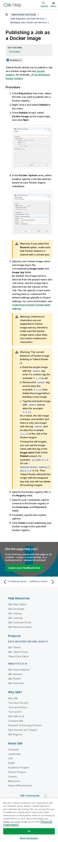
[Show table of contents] (6, 14)
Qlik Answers (15, 674)
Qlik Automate (16, 683)
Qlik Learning (15, 618)
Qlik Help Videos (17, 604)
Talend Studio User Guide (23, 14)
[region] (29, 820)
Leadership (14, 754)
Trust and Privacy (17, 707)
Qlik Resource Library (20, 627)
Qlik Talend (14, 647)
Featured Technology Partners (25, 725)
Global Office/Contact (20, 785)
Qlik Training (15, 613)
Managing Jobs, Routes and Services (28, 22)
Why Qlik (13, 698)
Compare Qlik (15, 720)
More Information (29, 838)
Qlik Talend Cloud (18, 652)
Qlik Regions (15, 734)
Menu (53, 6)
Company (13, 749)
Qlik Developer (16, 609)
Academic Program (18, 767)
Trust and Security (18, 702)
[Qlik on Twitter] (45, 795)
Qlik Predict (14, 678)
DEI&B (11, 763)
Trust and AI (14, 711)
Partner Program (17, 772)
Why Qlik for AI (16, 716)
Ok (29, 831)
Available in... (16, 60)
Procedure (14, 51)
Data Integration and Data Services (27, 18)
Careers (12, 776)
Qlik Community (29, 795)
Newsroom (14, 781)
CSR (10, 758)
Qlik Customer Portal (19, 622)
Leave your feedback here (24, 567)
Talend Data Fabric (18, 656)
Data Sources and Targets (22, 729)
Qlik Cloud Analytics (19, 669)
